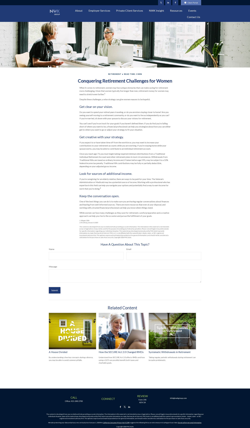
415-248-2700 (77, 401)
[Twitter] (161, 2)
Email (128, 249)
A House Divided (58, 352)
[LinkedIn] (168, 2)
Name (51, 249)
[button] (79, 10)
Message (53, 266)
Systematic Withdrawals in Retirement (170, 352)
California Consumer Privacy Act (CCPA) (116, 422)
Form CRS (142, 400)
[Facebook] (175, 2)
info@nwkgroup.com (178, 398)
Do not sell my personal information (189, 422)
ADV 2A (142, 402)
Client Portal (193, 3)
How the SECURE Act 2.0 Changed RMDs (121, 352)
